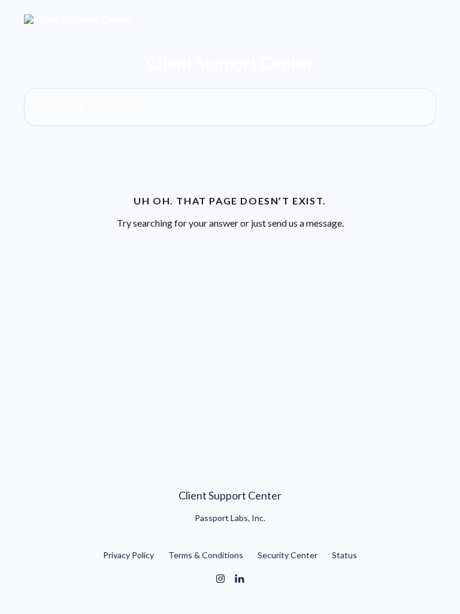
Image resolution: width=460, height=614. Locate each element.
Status (344, 555)
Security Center (287, 555)
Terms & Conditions (205, 555)
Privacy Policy (128, 555)
